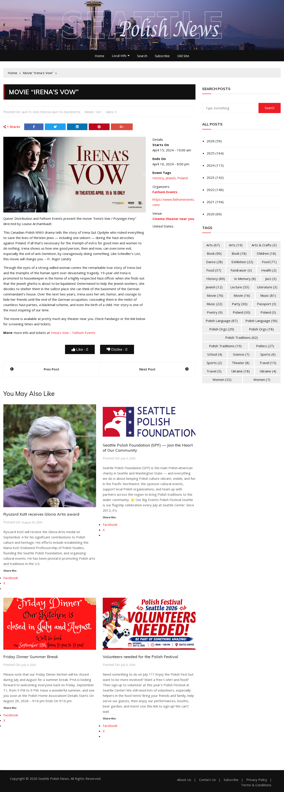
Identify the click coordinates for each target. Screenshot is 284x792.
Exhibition (242, 262)
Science (241, 354)
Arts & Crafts (264, 245)
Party (239, 304)
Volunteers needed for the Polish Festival (140, 656)
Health (268, 270)
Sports (268, 354)
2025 (211, 153)
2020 (211, 214)
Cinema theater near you (173, 218)
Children (266, 253)
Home (99, 56)
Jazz (270, 278)
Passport (266, 304)
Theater (240, 362)
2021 (211, 202)
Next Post (147, 369)
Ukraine (240, 371)
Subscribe (162, 56)
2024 (211, 165)
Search (142, 56)
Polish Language (222, 320)
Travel (267, 362)
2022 (211, 189)
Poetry (215, 312)
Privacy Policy (256, 779)
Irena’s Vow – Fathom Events (73, 332)
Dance (214, 262)
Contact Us (207, 779)
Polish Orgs (221, 329)
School (214, 354)
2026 (211, 141)
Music (268, 295)
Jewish (171, 178)
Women (222, 379)
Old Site (183, 56)
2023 (211, 177)
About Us (184, 779)
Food (269, 262)
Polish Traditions (241, 337)
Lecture (239, 287)
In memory (245, 278)
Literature (267, 287)
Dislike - (118, 349)
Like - (81, 349)
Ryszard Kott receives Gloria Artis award (41, 514)
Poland (182, 178)
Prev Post (51, 369)
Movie (215, 295)
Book (214, 253)
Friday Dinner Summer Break (30, 656)
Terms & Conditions (256, 785)
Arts (213, 245)
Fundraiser (241, 270)
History (158, 178)
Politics (265, 346)
